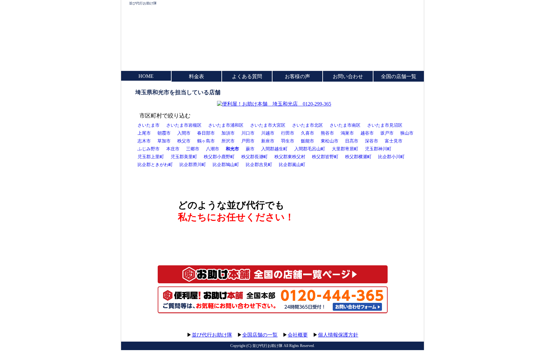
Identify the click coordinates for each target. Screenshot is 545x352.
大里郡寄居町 (345, 148)
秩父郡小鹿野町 (219, 156)
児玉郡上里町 (151, 156)
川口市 (248, 133)
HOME (146, 76)
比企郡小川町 (391, 156)
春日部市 (206, 133)
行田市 (287, 133)
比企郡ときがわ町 (155, 164)
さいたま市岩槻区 (184, 125)
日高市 (351, 140)
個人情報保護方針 (338, 335)
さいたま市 (149, 125)
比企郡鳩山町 (226, 164)
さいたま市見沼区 (384, 125)
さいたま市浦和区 (225, 125)
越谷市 (367, 133)
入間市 (183, 133)
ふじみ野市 (149, 148)
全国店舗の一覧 (260, 335)
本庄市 (172, 148)
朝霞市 (164, 133)
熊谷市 (327, 133)
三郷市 (192, 148)
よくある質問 (247, 76)
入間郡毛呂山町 (309, 148)
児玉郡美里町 (184, 156)
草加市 (164, 140)
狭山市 (406, 133)
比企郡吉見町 (259, 164)
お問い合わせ (348, 76)
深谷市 (371, 140)
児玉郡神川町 (378, 148)
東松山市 (329, 140)
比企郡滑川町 (192, 164)
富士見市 (393, 140)
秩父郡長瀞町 (254, 156)
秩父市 (183, 140)
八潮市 (212, 148)
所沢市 (228, 140)
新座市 (267, 140)
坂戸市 (387, 133)
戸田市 (248, 140)
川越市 (267, 133)
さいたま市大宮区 (267, 125)
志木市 (144, 140)
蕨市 (250, 148)
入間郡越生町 (274, 148)
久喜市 (307, 133)
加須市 (228, 133)
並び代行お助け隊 (143, 3)
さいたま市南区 (345, 125)
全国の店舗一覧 (398, 76)
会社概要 (298, 335)
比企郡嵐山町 (292, 164)
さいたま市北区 (307, 125)
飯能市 (307, 140)
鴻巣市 (347, 133)
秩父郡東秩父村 (289, 156)
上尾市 (144, 133)
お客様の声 (297, 76)
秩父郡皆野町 (325, 156)
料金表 (196, 76)
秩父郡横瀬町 (358, 156)
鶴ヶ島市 (206, 140)
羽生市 (287, 140)
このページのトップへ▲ (394, 329)
